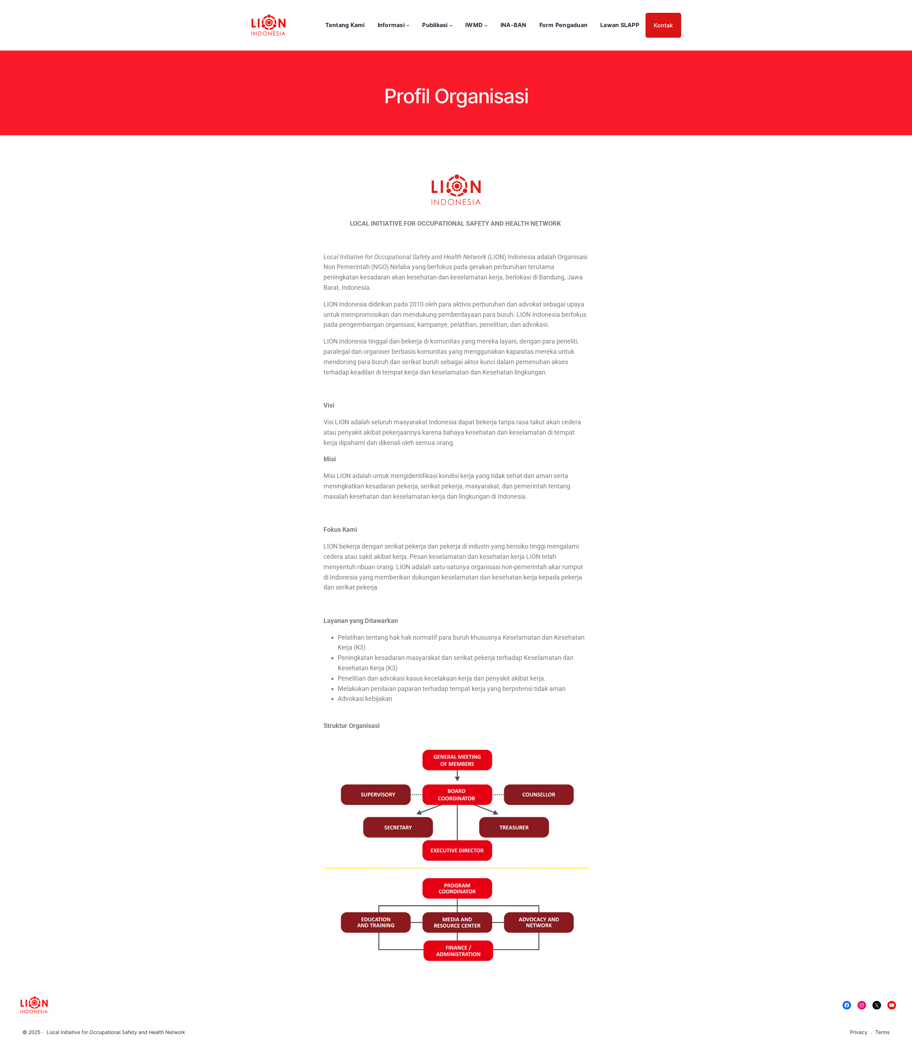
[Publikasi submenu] (451, 25)
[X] (876, 1005)
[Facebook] (847, 1005)
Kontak (663, 25)
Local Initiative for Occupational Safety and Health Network (116, 1032)
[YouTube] (891, 1005)
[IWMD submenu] (486, 25)
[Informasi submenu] (408, 25)
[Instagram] (861, 1005)
